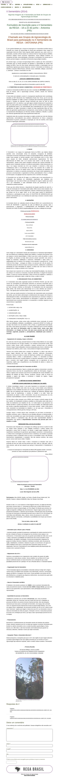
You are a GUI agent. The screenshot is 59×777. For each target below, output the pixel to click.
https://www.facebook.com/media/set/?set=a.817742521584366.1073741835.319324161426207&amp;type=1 (29, 19)
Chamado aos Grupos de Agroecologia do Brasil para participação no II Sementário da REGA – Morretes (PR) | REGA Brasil (30, 718)
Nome (8, 743)
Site (7, 754)
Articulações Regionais (28, 4)
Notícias (37, 4)
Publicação (21, 22)
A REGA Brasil (3, 4)
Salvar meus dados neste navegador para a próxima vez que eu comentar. (26, 759)
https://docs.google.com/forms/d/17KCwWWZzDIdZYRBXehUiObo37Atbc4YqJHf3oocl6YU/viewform (29, 34)
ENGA (10, 4)
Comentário (10, 728)
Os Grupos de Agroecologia (6, 7)
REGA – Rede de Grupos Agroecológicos (32, 22)
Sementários (17, 4)
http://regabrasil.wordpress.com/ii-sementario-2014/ (29, 219)
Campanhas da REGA (46, 4)
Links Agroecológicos (26, 7)
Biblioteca (17, 7)
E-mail (8, 748)
